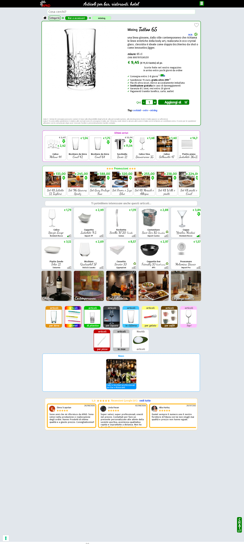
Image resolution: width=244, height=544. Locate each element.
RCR (190, 34)
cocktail (137, 110)
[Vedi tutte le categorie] (45, 18)
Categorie (54, 17)
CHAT (239, 523)
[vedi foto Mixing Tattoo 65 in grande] (81, 24)
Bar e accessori (76, 18)
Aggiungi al (174, 102)
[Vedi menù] (201, 3)
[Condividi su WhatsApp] (196, 35)
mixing (101, 18)
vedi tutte (145, 400)
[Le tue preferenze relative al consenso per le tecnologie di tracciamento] (6, 538)
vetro (145, 110)
